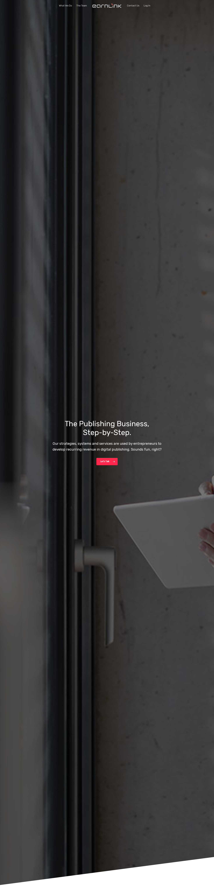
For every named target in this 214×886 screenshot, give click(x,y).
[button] (107, 461)
